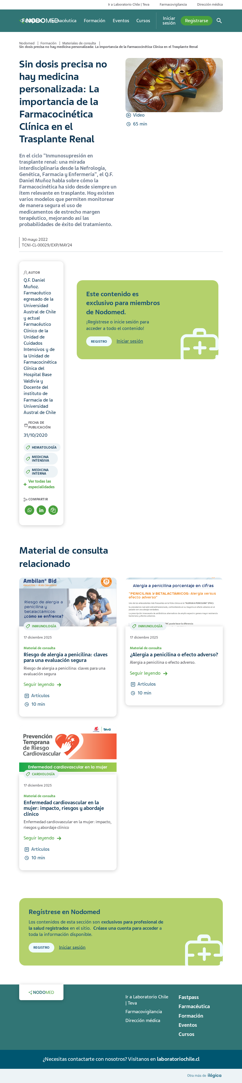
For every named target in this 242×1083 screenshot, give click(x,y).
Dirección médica (210, 4)
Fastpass (32, 20)
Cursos (143, 21)
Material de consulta (39, 648)
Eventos (121, 21)
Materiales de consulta (79, 43)
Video (139, 115)
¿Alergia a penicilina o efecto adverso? (174, 655)
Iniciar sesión (169, 20)
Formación (94, 21)
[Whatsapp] (29, 510)
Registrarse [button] (196, 21)
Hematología (44, 447)
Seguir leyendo (39, 684)
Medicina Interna (40, 472)
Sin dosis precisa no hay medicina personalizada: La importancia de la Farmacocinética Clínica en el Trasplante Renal (108, 47)
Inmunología (44, 626)
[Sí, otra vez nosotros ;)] (205, 1075)
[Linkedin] (41, 510)
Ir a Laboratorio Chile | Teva (128, 4)
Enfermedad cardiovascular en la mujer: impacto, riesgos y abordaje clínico (64, 808)
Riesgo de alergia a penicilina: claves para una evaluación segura (66, 657)
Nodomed (27, 43)
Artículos (40, 696)
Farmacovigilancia (173, 4)
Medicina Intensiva (40, 458)
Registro (99, 341)
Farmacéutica (62, 21)
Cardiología (43, 774)
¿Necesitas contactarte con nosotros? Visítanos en (121, 1059)
